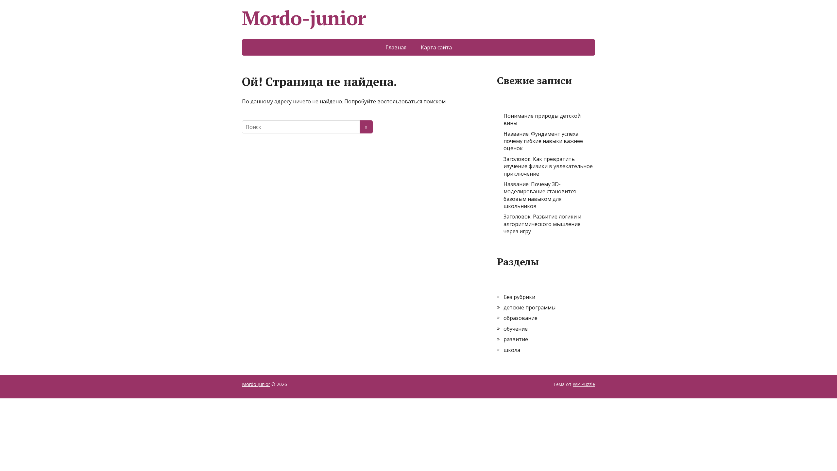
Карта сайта (436, 47)
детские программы (529, 307)
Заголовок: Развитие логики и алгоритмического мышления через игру (542, 224)
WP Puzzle (584, 384)
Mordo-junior (304, 18)
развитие (516, 339)
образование (521, 318)
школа (512, 350)
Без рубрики (519, 297)
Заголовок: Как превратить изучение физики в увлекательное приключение (548, 166)
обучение (516, 328)
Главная (395, 47)
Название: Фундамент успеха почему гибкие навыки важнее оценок (543, 141)
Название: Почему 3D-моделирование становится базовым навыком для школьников (540, 195)
